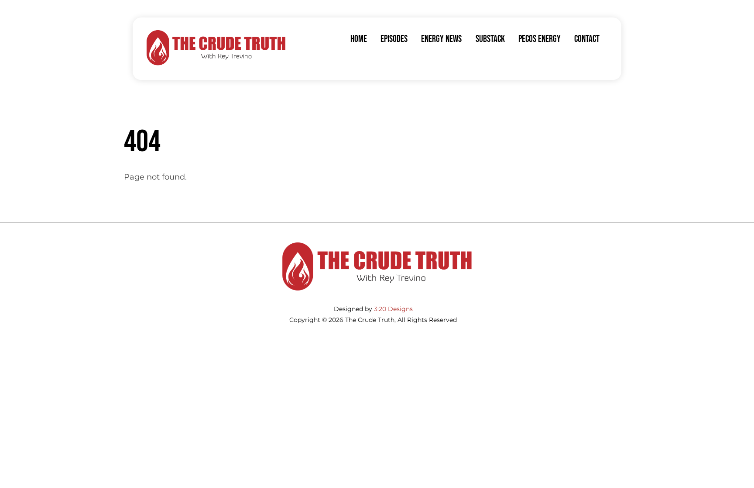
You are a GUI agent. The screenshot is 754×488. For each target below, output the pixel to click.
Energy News (441, 39)
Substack (490, 39)
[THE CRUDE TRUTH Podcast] (216, 63)
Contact (587, 39)
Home (358, 39)
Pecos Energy (539, 39)
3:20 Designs (393, 309)
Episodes (394, 39)
